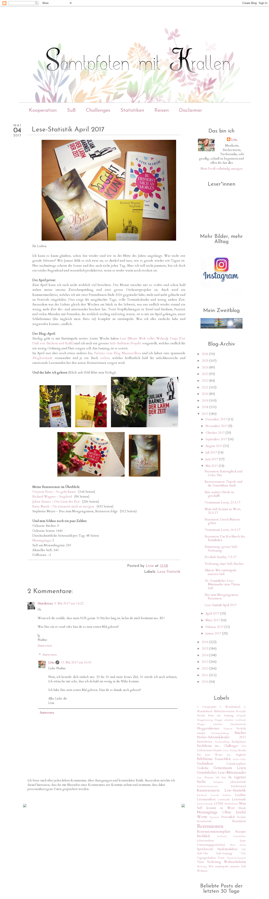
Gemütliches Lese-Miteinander (221, 772)
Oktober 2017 (215, 433)
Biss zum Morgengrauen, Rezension (222, 597)
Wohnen (202, 871)
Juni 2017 (212, 459)
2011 (205, 675)
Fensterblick (223, 759)
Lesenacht (224, 799)
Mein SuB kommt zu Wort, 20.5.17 (223, 511)
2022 (205, 381)
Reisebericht (204, 821)
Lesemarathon (206, 799)
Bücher (240, 732)
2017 (205, 414)
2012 (205, 668)
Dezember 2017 (217, 419)
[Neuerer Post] (24, 806)
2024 (205, 367)
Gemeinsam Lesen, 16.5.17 (222, 530)
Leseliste (240, 795)
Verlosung (214, 862)
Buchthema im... (209, 746)
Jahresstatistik (238, 782)
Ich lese (221, 777)
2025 (205, 361)
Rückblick (203, 836)
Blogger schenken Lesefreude (230, 720)
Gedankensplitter (236, 764)
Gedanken (205, 763)
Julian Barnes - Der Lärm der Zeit (56, 501)
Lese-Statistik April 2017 (221, 605)
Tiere (200, 862)
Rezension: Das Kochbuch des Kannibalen (225, 538)
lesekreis (227, 795)
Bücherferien (204, 742)
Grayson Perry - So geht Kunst (54, 492)
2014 (205, 655)
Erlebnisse (205, 758)
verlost (104, 358)
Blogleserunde (42, 358)
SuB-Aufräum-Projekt (125, 343)
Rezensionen (210, 826)
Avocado (241, 711)
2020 (205, 394)
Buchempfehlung (220, 733)
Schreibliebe (239, 836)
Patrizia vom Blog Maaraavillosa (117, 353)
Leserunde (239, 799)
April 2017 (213, 613)
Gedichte (203, 768)
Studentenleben (227, 849)
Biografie (241, 715)
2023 (205, 374)
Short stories (238, 845)
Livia (51, 662)
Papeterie (214, 817)
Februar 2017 (215, 627)
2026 (205, 354)
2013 (205, 662)
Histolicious (45, 603)
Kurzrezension (208, 790)
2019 (205, 400)
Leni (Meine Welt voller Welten (143, 338)
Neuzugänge (41, 540)
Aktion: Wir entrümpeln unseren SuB (220, 572)
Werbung (202, 866)
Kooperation (43, 110)
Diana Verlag (229, 750)
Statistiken (132, 110)
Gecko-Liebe (239, 759)
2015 (205, 648)
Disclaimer (190, 110)
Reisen (161, 110)
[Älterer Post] (183, 806)
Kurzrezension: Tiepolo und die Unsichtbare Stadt (223, 484)
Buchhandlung (222, 741)
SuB (71, 110)
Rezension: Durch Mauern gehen (222, 521)
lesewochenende (205, 803)
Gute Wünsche (205, 777)
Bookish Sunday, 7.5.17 (220, 557)
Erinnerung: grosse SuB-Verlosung (221, 549)
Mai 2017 (212, 466)
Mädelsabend (231, 803)
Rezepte (240, 832)
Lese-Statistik (169, 572)
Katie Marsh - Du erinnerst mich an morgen (63, 506)
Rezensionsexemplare (214, 831)
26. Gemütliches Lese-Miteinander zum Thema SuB (222, 584)
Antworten (45, 645)
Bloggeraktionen (208, 728)
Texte (221, 858)
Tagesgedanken (206, 858)
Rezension (239, 821)
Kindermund (238, 786)
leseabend (202, 795)
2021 (205, 387)
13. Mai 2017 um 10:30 (76, 662)
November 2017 (217, 426)
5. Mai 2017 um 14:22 (68, 603)
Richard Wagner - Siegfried (52, 496)
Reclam (241, 817)
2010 (205, 682)
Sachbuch (222, 836)
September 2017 (217, 439)
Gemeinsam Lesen (230, 767)
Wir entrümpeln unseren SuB (227, 866)
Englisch (241, 755)
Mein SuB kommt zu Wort (221, 805)
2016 (205, 642)
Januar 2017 (214, 633)
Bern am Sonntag (220, 715)
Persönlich (228, 817)
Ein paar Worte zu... (214, 755)
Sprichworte (205, 849)
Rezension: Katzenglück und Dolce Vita (223, 473)
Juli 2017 (212, 452)
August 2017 (214, 446)
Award (201, 715)
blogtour (228, 728)
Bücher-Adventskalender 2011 (221, 737)
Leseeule (215, 795)
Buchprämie (239, 742)
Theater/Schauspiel (236, 858)
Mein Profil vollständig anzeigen (221, 168)
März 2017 (213, 620)
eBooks (241, 750)
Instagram (218, 782)
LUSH (218, 803)
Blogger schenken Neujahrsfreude (221, 724)
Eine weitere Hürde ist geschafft (219, 494)
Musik (242, 808)
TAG (243, 853)
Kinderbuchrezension (207, 786)
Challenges (98, 110)
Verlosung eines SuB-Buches (224, 564)
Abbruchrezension (224, 711)
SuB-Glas (202, 853)
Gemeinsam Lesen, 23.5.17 (222, 502)
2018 (205, 407)
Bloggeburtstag (205, 720)
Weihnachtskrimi (235, 862)
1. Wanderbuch (230, 707)
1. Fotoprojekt (206, 707)
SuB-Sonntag (224, 853)
